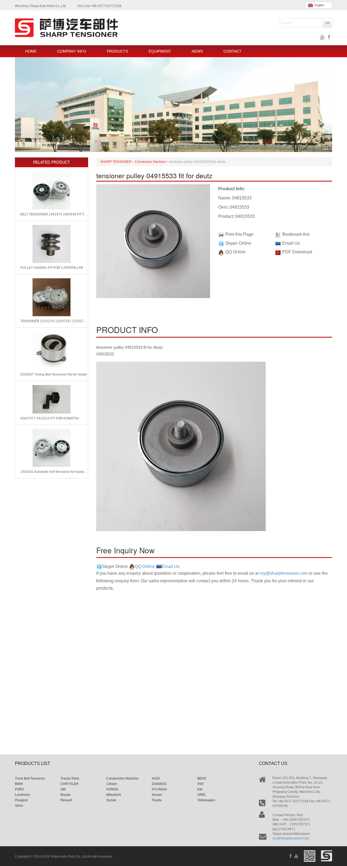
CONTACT (232, 51)
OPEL (201, 795)
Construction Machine (122, 778)
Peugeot (21, 800)
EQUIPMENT (160, 51)
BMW (19, 784)
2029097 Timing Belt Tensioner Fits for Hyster (53, 374)
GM (63, 789)
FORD (19, 789)
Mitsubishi (113, 795)
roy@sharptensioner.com (284, 573)
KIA (200, 789)
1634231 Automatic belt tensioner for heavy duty (54, 472)
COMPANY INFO (71, 51)
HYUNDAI (159, 789)
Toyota (157, 800)
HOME (31, 51)
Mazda (65, 795)
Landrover (22, 795)
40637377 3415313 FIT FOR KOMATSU (49, 418)
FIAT (200, 784)
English (318, 5)
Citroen (111, 784)
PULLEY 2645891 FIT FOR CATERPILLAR (51, 268)
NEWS (197, 51)
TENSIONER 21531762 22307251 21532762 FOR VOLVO (54, 321)
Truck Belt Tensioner (30, 778)
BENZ (201, 778)
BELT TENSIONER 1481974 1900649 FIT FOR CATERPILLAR (54, 214)
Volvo (19, 805)
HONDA (112, 789)
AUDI (156, 778)
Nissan (157, 795)
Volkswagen (206, 800)
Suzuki (111, 800)
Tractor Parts (69, 778)
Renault (66, 800)
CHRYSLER (69, 784)
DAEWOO (159, 784)
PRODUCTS (117, 51)
